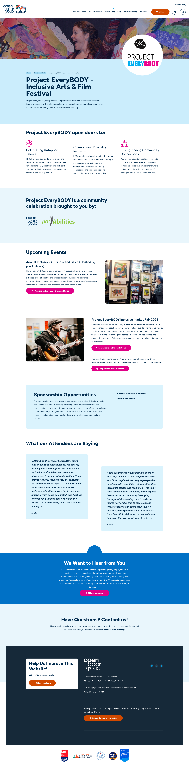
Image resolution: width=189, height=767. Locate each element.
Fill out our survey (96, 593)
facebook (151, 665)
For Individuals (79, 12)
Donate (162, 12)
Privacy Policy (97, 681)
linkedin (161, 665)
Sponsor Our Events (126, 398)
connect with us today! (114, 629)
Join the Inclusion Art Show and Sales (52, 291)
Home (174, 12)
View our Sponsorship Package (131, 393)
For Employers (95, 12)
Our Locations (130, 12)
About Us (144, 12)
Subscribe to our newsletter (105, 718)
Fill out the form (43, 683)
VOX (102, 692)
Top (183, 763)
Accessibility (180, 4)
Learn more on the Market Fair (112, 348)
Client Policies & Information (114, 681)
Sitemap (87, 681)
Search (183, 12)
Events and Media (113, 12)
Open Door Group (15, 9)
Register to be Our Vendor (112, 368)
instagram (156, 665)
